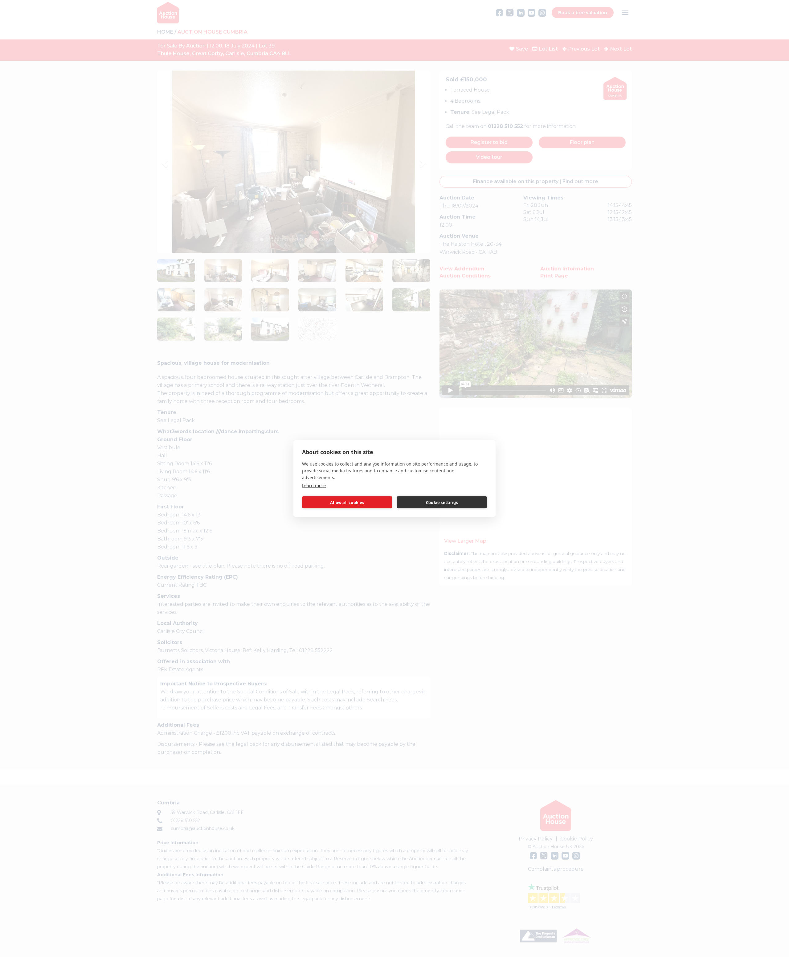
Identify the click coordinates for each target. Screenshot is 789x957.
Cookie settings (442, 502)
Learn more (314, 485)
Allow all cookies (347, 502)
